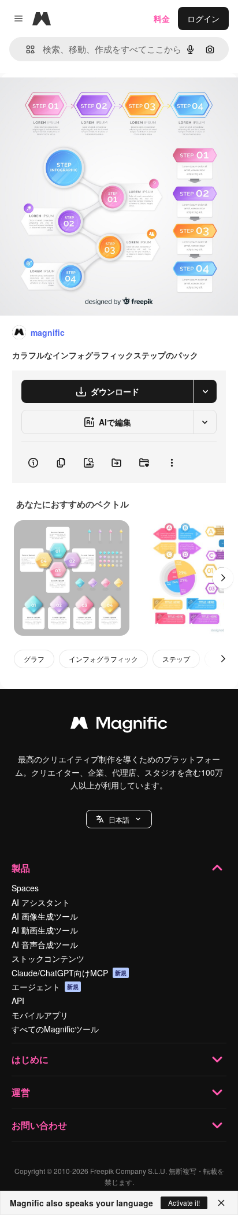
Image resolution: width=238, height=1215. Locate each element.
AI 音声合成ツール (45, 944)
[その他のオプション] (171, 462)
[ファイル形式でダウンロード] (205, 391)
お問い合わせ (39, 1125)
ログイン (203, 18)
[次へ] (223, 578)
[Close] (221, 1203)
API (18, 1000)
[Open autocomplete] (26, 49)
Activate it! (184, 1202)
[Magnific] (119, 725)
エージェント (45, 986)
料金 (162, 18)
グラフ (34, 659)
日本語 (119, 819)
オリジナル (79, 99)
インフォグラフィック (103, 659)
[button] (119, 819)
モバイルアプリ (40, 1015)
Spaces (25, 888)
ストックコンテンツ (48, 958)
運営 (21, 1092)
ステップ (176, 659)
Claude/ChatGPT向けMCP (69, 973)
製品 (21, 868)
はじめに (30, 1059)
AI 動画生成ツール (45, 930)
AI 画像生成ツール (45, 916)
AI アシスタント (41, 902)
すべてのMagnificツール (55, 1029)
